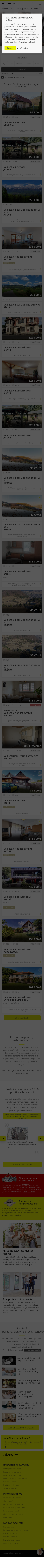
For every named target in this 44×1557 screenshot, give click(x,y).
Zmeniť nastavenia (23, 48)
